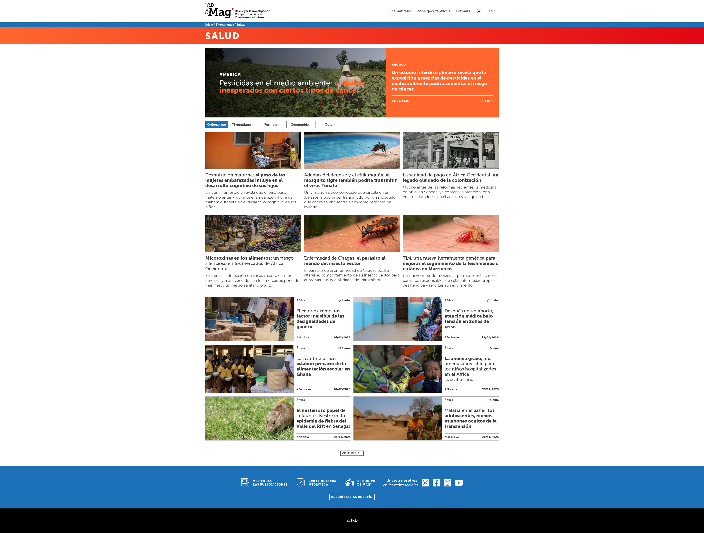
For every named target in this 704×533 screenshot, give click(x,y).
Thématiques (400, 11)
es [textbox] (491, 11)
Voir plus (351, 453)
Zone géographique (434, 11)
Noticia (400, 64)
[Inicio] (237, 11)
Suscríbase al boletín (352, 497)
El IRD (352, 520)
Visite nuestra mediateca (322, 482)
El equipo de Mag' (366, 482)
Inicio (209, 24)
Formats (463, 11)
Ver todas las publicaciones (270, 482)
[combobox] (493, 11)
